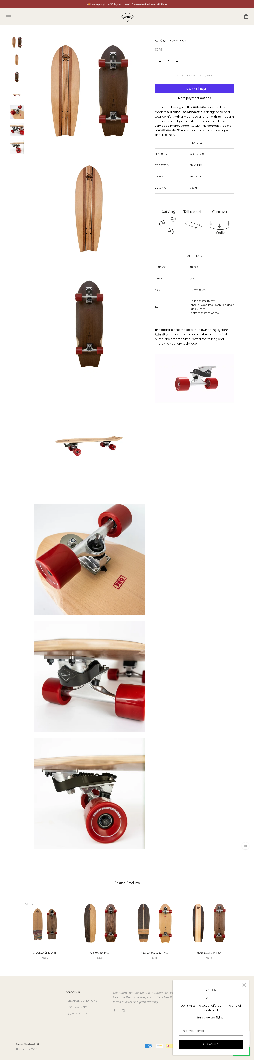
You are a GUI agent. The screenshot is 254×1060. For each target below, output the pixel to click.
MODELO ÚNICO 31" (45, 953)
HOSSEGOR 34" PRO (209, 953)
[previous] (12, 925)
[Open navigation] (8, 16)
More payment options (194, 98)
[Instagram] (123, 1010)
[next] (241, 925)
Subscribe (211, 1044)
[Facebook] (114, 1010)
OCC (34, 1049)
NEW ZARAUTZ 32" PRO (154, 953)
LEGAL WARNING (76, 1007)
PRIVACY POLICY (76, 1014)
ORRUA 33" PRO (99, 953)
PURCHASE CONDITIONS (81, 1001)
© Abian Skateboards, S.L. (28, 1044)
